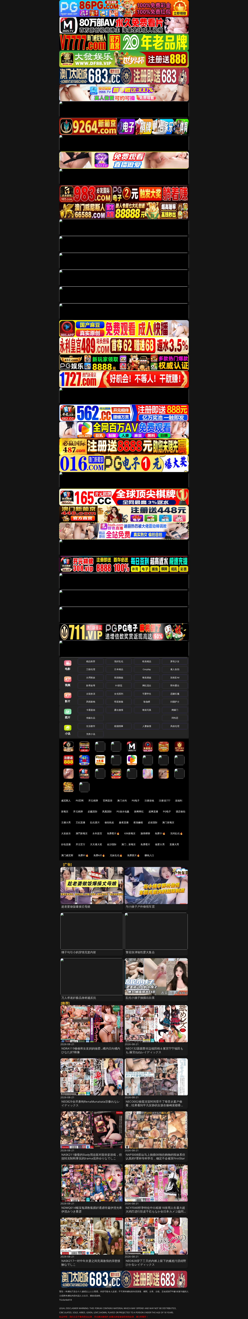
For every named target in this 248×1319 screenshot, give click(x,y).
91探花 (118, 685)
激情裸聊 (145, 833)
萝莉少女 (174, 661)
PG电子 (136, 800)
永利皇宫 (97, 833)
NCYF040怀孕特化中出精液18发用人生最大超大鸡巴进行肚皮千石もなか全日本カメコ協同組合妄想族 (156, 1211)
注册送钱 (149, 800)
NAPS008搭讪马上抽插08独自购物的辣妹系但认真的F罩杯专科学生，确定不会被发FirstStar (155, 1156)
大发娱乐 (66, 833)
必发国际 (153, 822)
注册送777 (164, 800)
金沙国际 (112, 844)
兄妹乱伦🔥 (116, 855)
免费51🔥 (160, 833)
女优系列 (118, 693)
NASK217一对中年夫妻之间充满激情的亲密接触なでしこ (90, 1262)
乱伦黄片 (95, 822)
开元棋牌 (93, 800)
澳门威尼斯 (67, 855)
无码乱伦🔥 (176, 833)
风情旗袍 (90, 701)
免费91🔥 (83, 855)
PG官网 (80, 800)
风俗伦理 (174, 726)
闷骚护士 (174, 701)
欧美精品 (146, 661)
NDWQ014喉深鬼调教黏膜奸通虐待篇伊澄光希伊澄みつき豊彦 (91, 1209)
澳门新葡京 (168, 822)
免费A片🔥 (99, 855)
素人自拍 (174, 669)
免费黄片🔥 (133, 855)
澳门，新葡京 (128, 844)
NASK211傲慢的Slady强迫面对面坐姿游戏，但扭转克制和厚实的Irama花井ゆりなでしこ (91, 1156)
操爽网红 (139, 811)
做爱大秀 (160, 844)
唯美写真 (146, 709)
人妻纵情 (146, 726)
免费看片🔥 (113, 833)
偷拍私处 (109, 822)
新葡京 (64, 811)
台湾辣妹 (90, 677)
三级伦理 (90, 669)
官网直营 (108, 800)
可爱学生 (146, 693)
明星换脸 (118, 701)
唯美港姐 (146, 677)
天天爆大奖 (96, 844)
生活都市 (90, 726)
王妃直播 (80, 822)
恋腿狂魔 (174, 693)
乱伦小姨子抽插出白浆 (140, 998)
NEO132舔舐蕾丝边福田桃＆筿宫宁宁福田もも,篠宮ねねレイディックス (154, 1050)
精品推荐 (90, 661)
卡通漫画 (90, 709)
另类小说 (90, 734)
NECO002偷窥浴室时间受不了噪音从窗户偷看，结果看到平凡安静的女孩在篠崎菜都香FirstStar (154, 1105)
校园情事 (118, 726)
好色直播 (66, 844)
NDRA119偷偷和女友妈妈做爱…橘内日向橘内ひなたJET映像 (90, 1050)
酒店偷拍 (180, 811)
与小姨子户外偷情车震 (140, 906)
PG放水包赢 (123, 811)
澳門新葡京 (82, 833)
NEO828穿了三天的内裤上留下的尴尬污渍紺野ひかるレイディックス (156, 1262)
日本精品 (118, 669)
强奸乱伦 (118, 661)
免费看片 (145, 844)
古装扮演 (90, 693)
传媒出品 (90, 717)
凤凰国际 (107, 811)
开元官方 (80, 844)
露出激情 (118, 709)
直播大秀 (174, 844)
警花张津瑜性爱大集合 (140, 952)
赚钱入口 (149, 855)
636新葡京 (130, 833)
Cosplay (147, 669)
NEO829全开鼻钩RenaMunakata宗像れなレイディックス (90, 1103)
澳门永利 (122, 800)
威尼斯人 (66, 800)
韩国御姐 (118, 677)
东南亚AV (175, 677)
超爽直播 (153, 811)
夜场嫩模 (138, 822)
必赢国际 (92, 811)
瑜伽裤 (146, 701)
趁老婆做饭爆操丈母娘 (75, 906)
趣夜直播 (124, 822)
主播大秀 (66, 822)
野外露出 (174, 685)
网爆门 (175, 709)
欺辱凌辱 (90, 685)
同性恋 (175, 717)
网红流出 (146, 685)
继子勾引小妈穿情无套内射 (78, 952)
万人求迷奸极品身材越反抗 (78, 998)
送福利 (178, 800)
